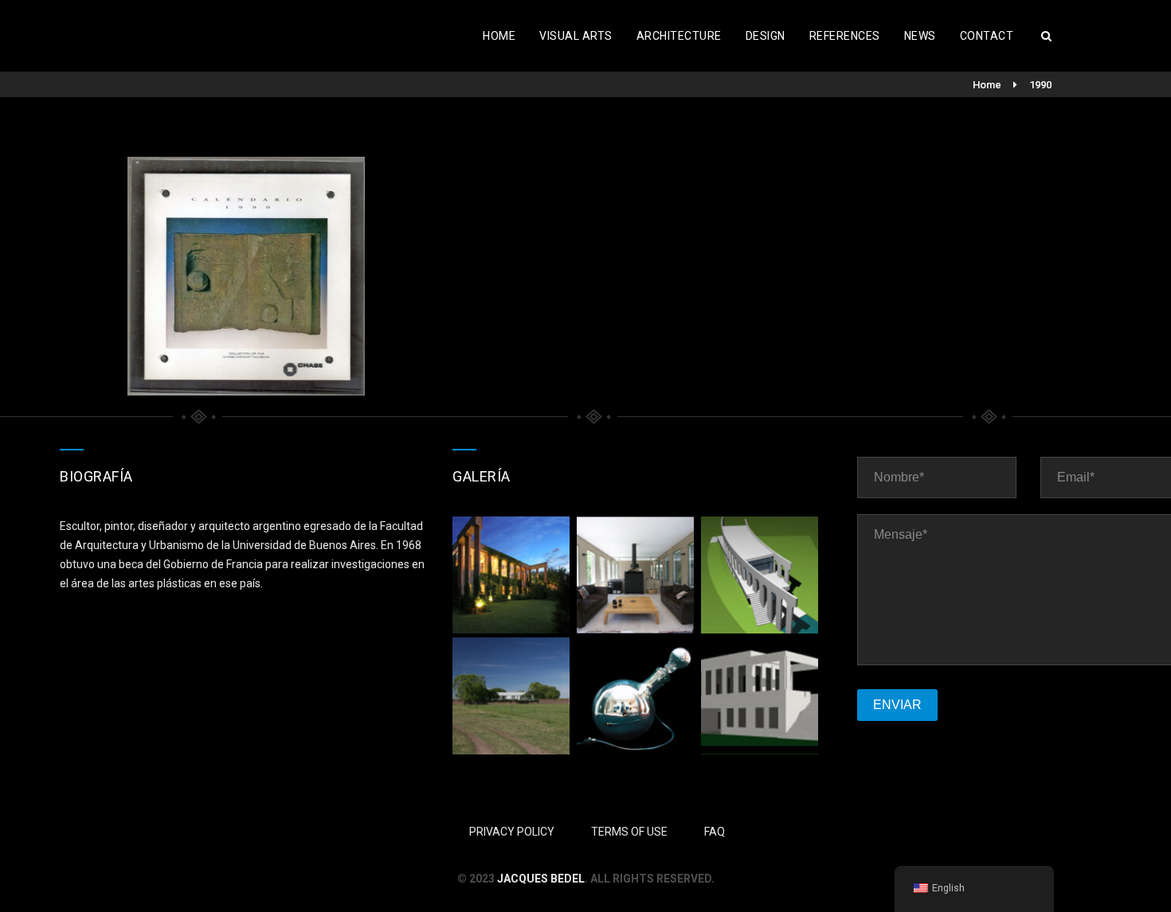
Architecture (679, 35)
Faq (714, 831)
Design (765, 35)
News (920, 35)
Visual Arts (576, 35)
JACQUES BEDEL (541, 878)
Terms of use (629, 831)
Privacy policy (511, 831)
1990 (1040, 85)
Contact (987, 35)
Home (499, 35)
